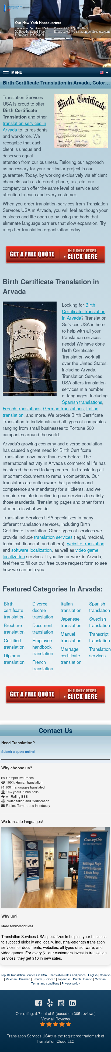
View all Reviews (55, 1018)
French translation (42, 665)
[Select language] (103, 72)
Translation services (100, 652)
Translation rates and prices (67, 975)
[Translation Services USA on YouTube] (61, 1004)
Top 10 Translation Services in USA (24, 975)
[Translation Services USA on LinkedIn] (72, 1004)
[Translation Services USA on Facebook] (38, 1004)
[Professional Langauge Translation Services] (12, 7)
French (37, 979)
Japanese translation (71, 621)
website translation (85, 543)
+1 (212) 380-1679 (76, 28)
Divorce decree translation (42, 610)
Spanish (105, 975)
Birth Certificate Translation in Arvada (83, 311)
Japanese (64, 979)
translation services (53, 537)
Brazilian (24, 979)
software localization (31, 550)
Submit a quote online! (18, 751)
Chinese (49, 979)
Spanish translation (99, 606)
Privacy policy (71, 983)
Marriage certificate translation (71, 655)
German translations (63, 408)
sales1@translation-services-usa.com (86, 31)
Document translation (42, 628)
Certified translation (14, 643)
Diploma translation (14, 658)
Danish (87, 979)
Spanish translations (82, 402)
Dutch (77, 979)
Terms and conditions (45, 983)
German (100, 979)
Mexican (11, 979)
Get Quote (55, 254)
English (93, 975)
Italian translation (71, 606)
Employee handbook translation (42, 647)
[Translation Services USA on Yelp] (50, 1004)
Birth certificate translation (14, 610)
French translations (21, 408)
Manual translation (71, 637)
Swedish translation (99, 621)
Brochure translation (14, 628)
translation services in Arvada (24, 126)
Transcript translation (99, 637)
